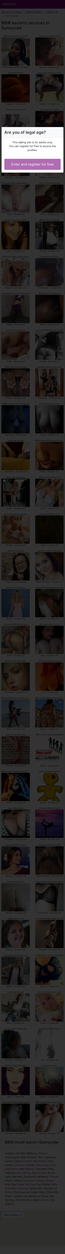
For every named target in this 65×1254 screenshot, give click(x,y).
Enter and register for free (32, 164)
